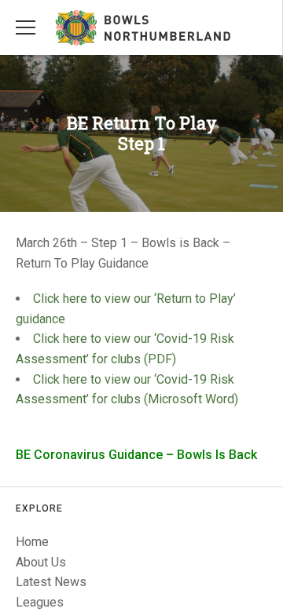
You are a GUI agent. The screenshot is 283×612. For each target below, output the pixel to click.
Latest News (51, 581)
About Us (41, 562)
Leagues (40, 602)
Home (32, 541)
